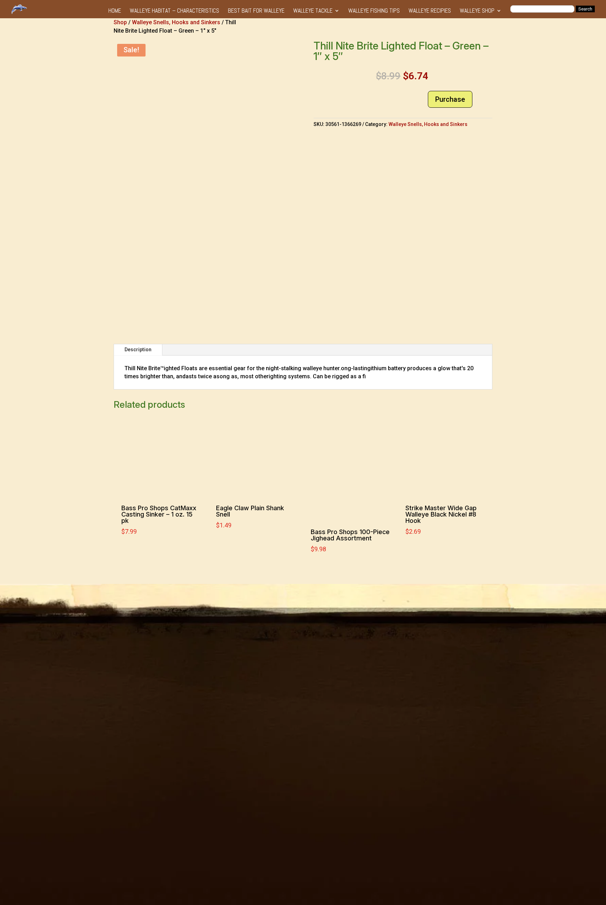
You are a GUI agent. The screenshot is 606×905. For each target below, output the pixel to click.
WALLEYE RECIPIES (430, 11)
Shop (120, 22)
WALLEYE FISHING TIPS (374, 11)
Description (138, 349)
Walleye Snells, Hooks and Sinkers (176, 22)
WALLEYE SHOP (477, 11)
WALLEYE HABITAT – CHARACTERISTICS (174, 11)
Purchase (450, 99)
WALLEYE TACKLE (312, 11)
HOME (114, 11)
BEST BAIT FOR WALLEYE (256, 11)
